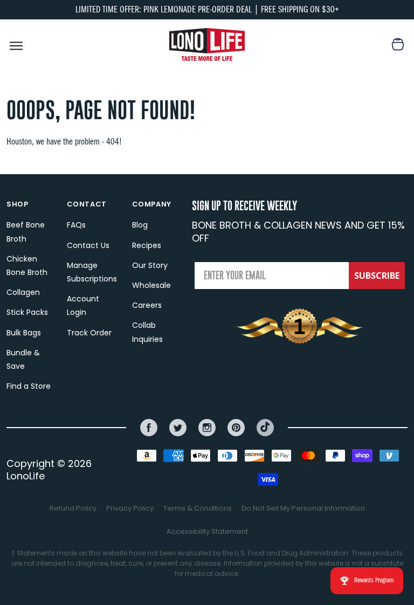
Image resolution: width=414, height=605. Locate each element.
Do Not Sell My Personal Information (303, 508)
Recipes (146, 245)
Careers (147, 305)
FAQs (76, 224)
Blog (140, 224)
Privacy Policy (130, 508)
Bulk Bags (23, 332)
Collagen (23, 292)
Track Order (89, 332)
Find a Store (28, 386)
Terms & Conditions (197, 508)
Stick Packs (27, 312)
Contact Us (88, 245)
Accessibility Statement (207, 531)
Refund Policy (73, 508)
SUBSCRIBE (376, 275)
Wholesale (151, 285)
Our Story (150, 265)
